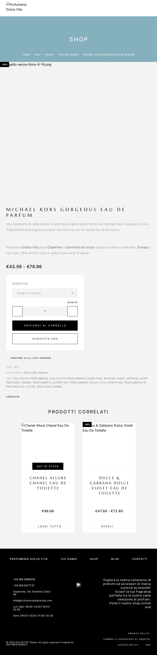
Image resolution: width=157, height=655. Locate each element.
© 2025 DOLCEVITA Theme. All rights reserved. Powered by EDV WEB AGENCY (40, 643)
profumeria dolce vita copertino (96, 382)
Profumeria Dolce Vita (29, 558)
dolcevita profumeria (30, 378)
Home (26, 54)
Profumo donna (49, 386)
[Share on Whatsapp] (40, 396)
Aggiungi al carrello (45, 325)
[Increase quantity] (72, 311)
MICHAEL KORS (114, 378)
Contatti (139, 558)
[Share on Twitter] (29, 396)
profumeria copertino (50, 382)
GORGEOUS (20, 283)
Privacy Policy (139, 633)
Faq (148, 645)
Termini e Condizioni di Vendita (126, 639)
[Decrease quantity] (17, 311)
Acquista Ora (45, 338)
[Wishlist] (131, 464)
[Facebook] (73, 596)
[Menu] (147, 8)
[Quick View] (69, 457)
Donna (49, 54)
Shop (37, 54)
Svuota (72, 302)
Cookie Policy (128, 645)
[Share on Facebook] (24, 396)
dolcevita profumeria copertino (76, 378)
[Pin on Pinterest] (34, 396)
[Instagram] (83, 596)
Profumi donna (68, 54)
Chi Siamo (69, 558)
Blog (115, 558)
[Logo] (16, 8)
